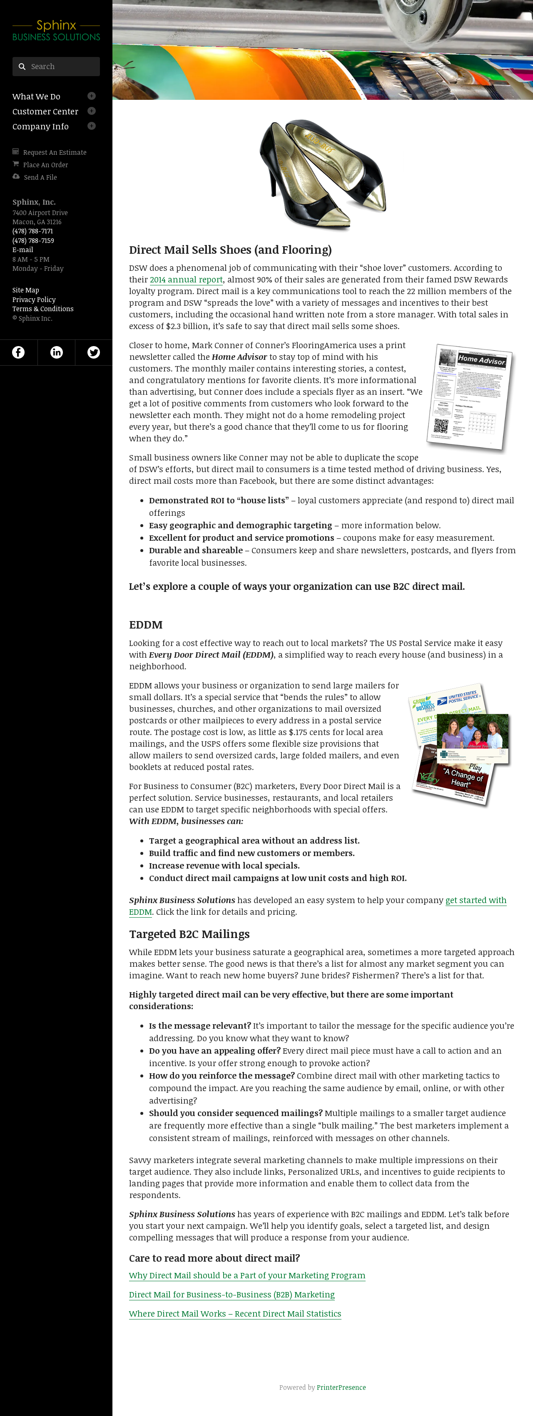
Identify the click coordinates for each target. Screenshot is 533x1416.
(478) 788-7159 (33, 240)
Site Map (25, 290)
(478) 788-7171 (32, 230)
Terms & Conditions (43, 308)
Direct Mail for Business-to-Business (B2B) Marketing (232, 1294)
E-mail (22, 249)
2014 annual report (186, 279)
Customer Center (45, 111)
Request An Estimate (55, 152)
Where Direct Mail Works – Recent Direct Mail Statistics (235, 1313)
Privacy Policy (34, 299)
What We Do (36, 96)
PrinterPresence (341, 1387)
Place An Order (45, 164)
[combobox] (56, 66)
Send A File (40, 177)
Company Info (40, 126)
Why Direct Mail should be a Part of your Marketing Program (247, 1275)
